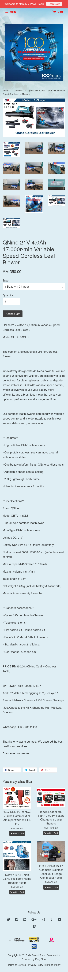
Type (6, 280)
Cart (60, 11)
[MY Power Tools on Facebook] (16, 920)
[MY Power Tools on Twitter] (8, 920)
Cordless (18, 90)
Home (5, 90)
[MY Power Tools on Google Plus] (34, 920)
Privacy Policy (35, 964)
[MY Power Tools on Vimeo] (34, 927)
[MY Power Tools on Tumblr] (51, 920)
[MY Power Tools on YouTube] (60, 920)
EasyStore (41, 959)
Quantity (8, 295)
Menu (13, 11)
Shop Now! (54, 3)
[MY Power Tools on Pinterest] (25, 920)
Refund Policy (53, 964)
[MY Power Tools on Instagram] (43, 920)
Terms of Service (17, 964)
